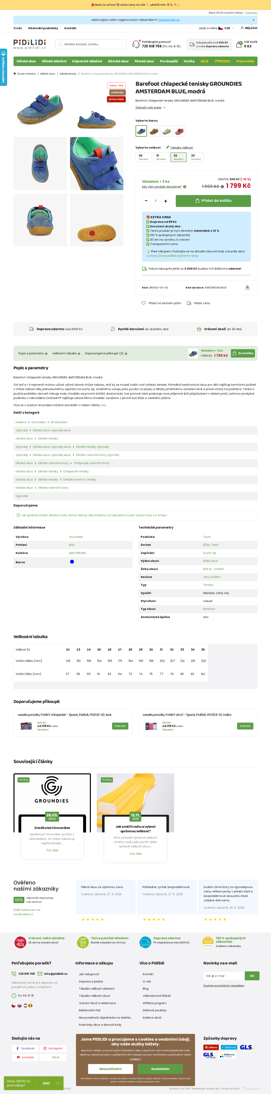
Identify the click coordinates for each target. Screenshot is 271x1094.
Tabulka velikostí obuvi (94, 996)
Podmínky (251, 12)
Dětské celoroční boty (53, 463)
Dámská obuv (118, 61)
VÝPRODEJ (222, 61)
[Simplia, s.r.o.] (251, 1088)
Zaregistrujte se (169, 20)
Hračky (189, 61)
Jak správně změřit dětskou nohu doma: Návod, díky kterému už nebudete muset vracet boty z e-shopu (94, 515)
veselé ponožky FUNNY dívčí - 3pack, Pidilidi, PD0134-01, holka (187, 715)
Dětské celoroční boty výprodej (97, 455)
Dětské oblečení (54, 61)
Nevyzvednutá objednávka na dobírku (105, 1018)
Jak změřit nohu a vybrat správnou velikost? (135, 829)
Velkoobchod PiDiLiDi (157, 996)
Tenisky (208, 585)
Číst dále (52, 850)
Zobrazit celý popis (148, 108)
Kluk (71, 545)
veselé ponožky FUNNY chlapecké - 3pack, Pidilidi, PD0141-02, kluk (64, 715)
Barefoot (209, 609)
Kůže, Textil (210, 545)
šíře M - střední (213, 569)
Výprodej (22, 430)
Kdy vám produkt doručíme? (162, 187)
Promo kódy (245, 61)
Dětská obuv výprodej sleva (52, 430)
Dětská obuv (26, 61)
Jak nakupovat (89, 974)
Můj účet (251, 28)
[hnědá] (154, 131)
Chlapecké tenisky (76, 471)
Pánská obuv (144, 61)
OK (252, 976)
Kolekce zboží (152, 1018)
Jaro (206, 577)
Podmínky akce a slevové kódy (100, 1025)
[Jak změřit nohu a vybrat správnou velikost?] (135, 803)
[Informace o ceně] (222, 186)
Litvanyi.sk (212, 1088)
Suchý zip (209, 553)
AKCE (205, 61)
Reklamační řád (89, 1010)
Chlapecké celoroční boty (91, 463)
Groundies (39, 422)
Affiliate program (154, 1003)
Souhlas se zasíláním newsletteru (223, 985)
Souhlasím (160, 1069)
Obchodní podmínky (43, 28)
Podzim (215, 577)
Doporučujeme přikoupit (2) (104, 353)
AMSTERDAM (77, 553)
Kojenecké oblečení (87, 61)
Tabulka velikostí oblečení (96, 989)
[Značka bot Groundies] (52, 803)
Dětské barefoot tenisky (79, 480)
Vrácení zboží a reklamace (97, 1003)
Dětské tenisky (68, 73)
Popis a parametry (31, 353)
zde (103, 405)
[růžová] (179, 131)
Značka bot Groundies (52, 828)
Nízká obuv (210, 561)
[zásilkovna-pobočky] (212, 1048)
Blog (146, 989)
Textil (206, 537)
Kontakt (70, 28)
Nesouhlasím (110, 1069)
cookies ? (135, 1059)
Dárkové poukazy (154, 1010)
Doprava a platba (91, 981)
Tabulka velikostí (181, 148)
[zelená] (166, 131)
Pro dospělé (169, 61)
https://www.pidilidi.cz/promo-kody (174, 256)
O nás (17, 28)
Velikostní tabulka (64, 353)
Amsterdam (59, 422)
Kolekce (21, 422)
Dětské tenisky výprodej (92, 447)
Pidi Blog (23, 779)
